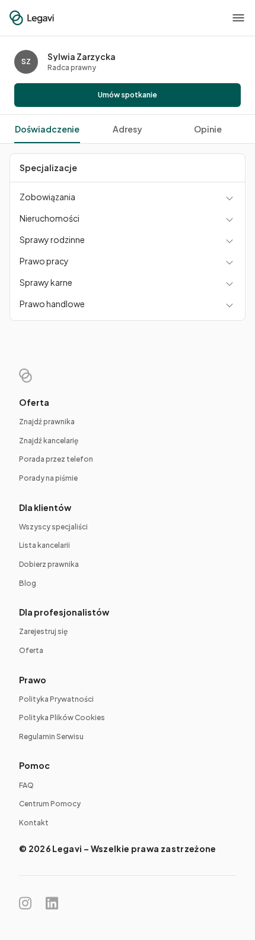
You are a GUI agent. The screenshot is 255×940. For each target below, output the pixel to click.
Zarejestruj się (43, 631)
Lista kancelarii (44, 545)
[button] (238, 18)
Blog (27, 583)
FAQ (26, 785)
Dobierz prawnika (49, 564)
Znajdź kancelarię (48, 440)
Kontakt (34, 822)
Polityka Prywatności (56, 699)
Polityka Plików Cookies (62, 717)
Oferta (31, 650)
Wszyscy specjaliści (53, 526)
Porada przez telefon (56, 459)
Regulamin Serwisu (51, 736)
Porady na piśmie (48, 478)
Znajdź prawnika (47, 421)
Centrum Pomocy (50, 803)
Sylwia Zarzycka (81, 56)
